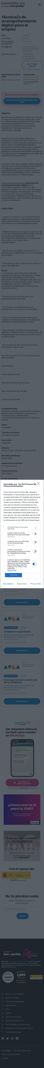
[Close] (39, 484)
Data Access (22, 584)
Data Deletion (8, 584)
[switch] (35, 534)
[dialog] (22, 534)
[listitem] (22, 528)
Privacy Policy (36, 584)
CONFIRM (13, 575)
